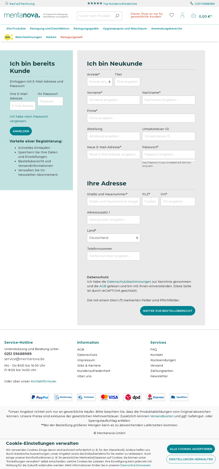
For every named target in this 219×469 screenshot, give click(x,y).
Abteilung (94, 129)
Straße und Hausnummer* (107, 194)
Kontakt (156, 355)
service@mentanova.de (24, 359)
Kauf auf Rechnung (22, 3)
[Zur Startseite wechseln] (36, 15)
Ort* (164, 194)
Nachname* (151, 93)
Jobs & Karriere (89, 365)
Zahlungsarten (161, 371)
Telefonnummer (99, 249)
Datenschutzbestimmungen (129, 282)
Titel (118, 74)
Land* (91, 230)
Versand (156, 365)
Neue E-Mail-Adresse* (104, 147)
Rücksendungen (163, 360)
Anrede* (93, 74)
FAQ (153, 349)
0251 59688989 (205, 3)
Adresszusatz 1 (98, 212)
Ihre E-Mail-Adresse (19, 96)
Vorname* (94, 93)
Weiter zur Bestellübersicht (167, 310)
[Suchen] (117, 16)
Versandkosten (162, 416)
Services (158, 342)
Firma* (92, 111)
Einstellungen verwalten (191, 459)
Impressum (86, 360)
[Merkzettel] (172, 15)
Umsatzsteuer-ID (155, 129)
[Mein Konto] (182, 15)
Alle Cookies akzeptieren (191, 449)
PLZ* (146, 194)
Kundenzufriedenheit (93, 371)
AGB (102, 286)
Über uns (84, 376)
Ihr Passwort (48, 94)
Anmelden (21, 131)
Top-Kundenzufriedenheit (120, 3)
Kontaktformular (43, 381)
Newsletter (159, 376)
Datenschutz (87, 355)
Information (88, 342)
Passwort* (150, 147)
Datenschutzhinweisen (135, 465)
